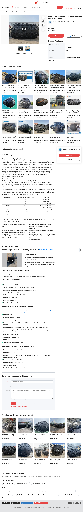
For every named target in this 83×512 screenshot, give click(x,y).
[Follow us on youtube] (76, 503)
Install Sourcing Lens (42, 503)
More (3, 498)
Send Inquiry (56, 35)
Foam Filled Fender (8, 312)
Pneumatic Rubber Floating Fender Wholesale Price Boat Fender (9, 137)
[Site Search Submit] (60, 7)
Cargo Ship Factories (46, 491)
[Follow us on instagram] (73, 503)
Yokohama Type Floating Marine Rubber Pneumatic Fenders (24, 137)
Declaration (58, 507)
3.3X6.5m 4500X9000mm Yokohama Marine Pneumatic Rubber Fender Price (40, 137)
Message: (8, 390)
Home (3, 12)
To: (10, 386)
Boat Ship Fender (7, 495)
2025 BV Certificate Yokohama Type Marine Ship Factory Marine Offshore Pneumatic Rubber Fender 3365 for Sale (41, 112)
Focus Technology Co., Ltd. (30, 507)
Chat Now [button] (75, 36)
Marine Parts (19, 12)
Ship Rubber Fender (20, 495)
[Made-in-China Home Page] (41, 2)
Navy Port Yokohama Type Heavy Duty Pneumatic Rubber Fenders (57, 112)
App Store (5, 503)
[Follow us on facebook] (69, 503)
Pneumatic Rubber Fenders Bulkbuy (68, 495)
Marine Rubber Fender (33, 310)
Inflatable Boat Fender (23, 483)
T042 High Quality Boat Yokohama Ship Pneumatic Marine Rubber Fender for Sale (41, 86)
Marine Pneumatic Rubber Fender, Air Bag (73, 136)
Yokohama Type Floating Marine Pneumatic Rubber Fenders (73, 112)
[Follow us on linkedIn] (80, 503)
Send (14, 404)
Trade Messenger (27, 503)
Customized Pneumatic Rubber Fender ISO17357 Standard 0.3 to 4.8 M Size (8, 460)
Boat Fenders (27, 12)
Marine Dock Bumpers (8, 483)
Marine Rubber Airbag (45, 310)
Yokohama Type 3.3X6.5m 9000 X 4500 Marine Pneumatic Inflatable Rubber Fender (25, 112)
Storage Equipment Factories (10, 491)
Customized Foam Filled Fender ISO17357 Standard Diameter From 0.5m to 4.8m (9, 435)
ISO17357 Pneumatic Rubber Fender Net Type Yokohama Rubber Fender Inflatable (24, 86)
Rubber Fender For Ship (34, 495)
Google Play (15, 503)
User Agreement (50, 507)
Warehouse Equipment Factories (29, 491)
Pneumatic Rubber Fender (19, 310)
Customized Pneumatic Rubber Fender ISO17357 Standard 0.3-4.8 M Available (57, 435)
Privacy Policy (66, 507)
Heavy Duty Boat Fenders (38, 483)
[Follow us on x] (71, 503)
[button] (2, 2)
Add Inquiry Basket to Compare (24, 53)
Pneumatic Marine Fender (49, 495)
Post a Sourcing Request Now (19, 406)
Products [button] (16, 7)
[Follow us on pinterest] (78, 503)
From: (9, 382)
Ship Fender (71, 491)
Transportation (10, 12)
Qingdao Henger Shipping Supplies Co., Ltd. (63, 21)
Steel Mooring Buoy (19, 312)
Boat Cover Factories (59, 491)
